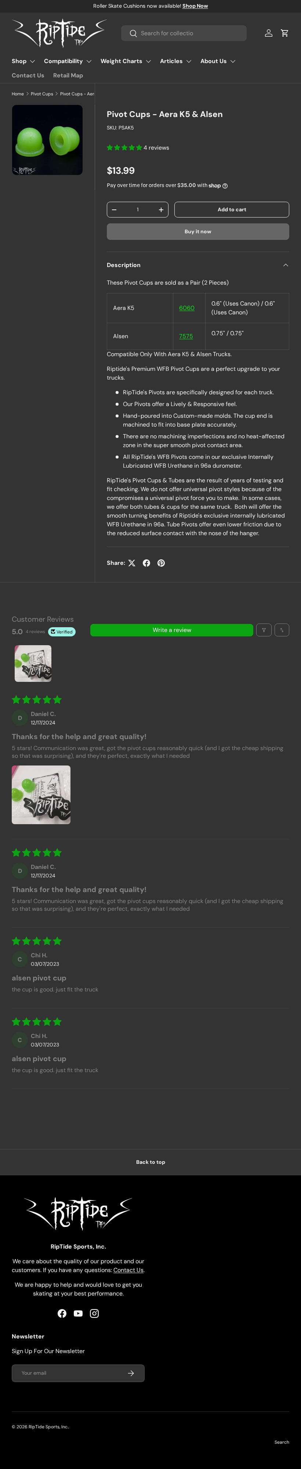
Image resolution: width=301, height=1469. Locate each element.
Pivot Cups (42, 94)
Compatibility (63, 61)
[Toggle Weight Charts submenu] (148, 61)
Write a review (172, 630)
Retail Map (68, 75)
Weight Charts (121, 61)
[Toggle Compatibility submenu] (88, 61)
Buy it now (198, 231)
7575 (186, 336)
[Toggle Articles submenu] (188, 61)
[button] (285, 33)
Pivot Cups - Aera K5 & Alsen (90, 94)
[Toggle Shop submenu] (32, 61)
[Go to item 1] (33, 663)
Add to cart (232, 209)
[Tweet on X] (131, 563)
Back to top (150, 1162)
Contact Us (28, 75)
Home (18, 94)
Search (282, 1442)
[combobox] (184, 33)
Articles (171, 61)
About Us (213, 61)
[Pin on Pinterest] (161, 563)
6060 (187, 308)
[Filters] (264, 630)
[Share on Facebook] (146, 563)
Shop (19, 61)
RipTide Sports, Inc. (48, 1427)
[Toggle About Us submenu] (232, 61)
